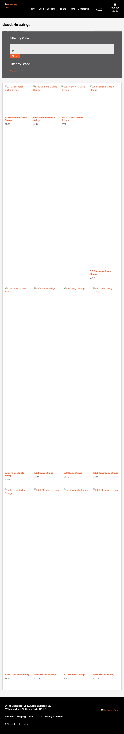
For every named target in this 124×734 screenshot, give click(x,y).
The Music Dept (15, 706)
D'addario (14, 71)
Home (32, 9)
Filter (15, 56)
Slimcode (11, 724)
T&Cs (39, 716)
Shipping (21, 716)
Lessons (51, 9)
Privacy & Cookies (54, 716)
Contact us (83, 9)
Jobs (30, 716)
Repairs (62, 9)
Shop (41, 9)
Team (72, 9)
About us (9, 716)
